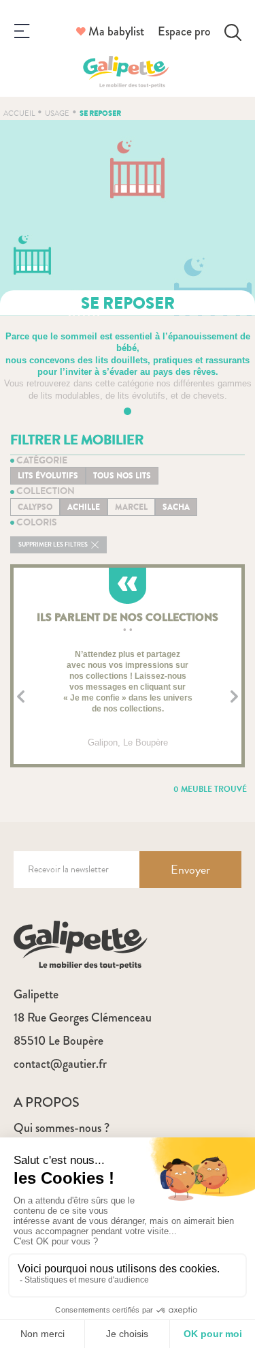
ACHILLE (83, 507)
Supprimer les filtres (53, 544)
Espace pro (184, 31)
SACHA (176, 507)
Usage (57, 113)
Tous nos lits (122, 476)
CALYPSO (35, 507)
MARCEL (131, 507)
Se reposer (100, 113)
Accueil (19, 113)
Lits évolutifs (48, 476)
